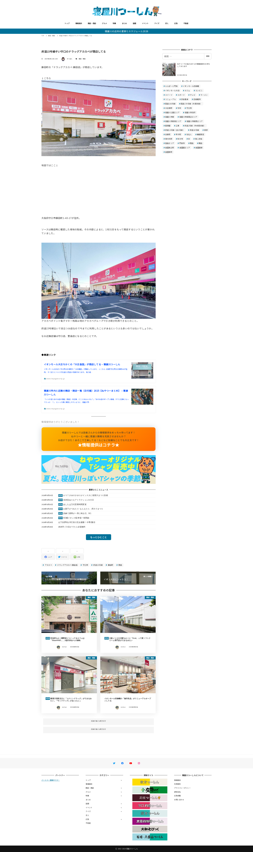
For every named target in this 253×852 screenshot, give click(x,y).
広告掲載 (177, 795)
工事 (177, 125)
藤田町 (110, 565)
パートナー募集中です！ (50, 780)
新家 (206, 130)
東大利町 (168, 139)
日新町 (168, 134)
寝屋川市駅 (169, 117)
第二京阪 (198, 139)
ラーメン (204, 95)
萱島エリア (169, 143)
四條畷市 (197, 99)
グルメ (104, 23)
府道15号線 (98, 565)
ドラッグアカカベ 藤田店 (67, 565)
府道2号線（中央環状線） (194, 125)
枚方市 (180, 139)
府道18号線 (194, 130)
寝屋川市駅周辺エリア (188, 117)
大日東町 (168, 108)
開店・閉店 (92, 23)
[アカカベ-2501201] (98, 117)
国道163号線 (170, 103)
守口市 (85, 565)
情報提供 (78, 23)
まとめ (124, 23)
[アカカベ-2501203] (98, 280)
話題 (134, 23)
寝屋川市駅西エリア (195, 121)
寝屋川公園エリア (172, 112)
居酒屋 (168, 125)
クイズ (156, 23)
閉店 (120, 565)
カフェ (187, 90)
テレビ (192, 95)
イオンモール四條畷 (191, 86)
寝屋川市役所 (190, 112)
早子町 (178, 134)
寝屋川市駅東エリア (173, 121)
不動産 (185, 23)
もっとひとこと (98, 537)
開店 (200, 143)
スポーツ (181, 95)
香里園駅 (198, 147)
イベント (145, 23)
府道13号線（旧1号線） (174, 130)
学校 (179, 108)
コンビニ (198, 90)
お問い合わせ (179, 799)
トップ (67, 23)
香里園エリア (184, 147)
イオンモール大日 (172, 90)
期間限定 (200, 134)
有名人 (189, 134)
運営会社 (177, 792)
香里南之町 (169, 147)
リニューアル (170, 99)
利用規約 (177, 784)
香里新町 (168, 152)
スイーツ (168, 95)
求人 (167, 23)
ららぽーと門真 (171, 86)
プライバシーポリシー (182, 788)
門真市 (182, 143)
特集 (114, 23)
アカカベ (48, 565)
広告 (176, 23)
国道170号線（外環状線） (191, 103)
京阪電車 (184, 99)
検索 (207, 56)
